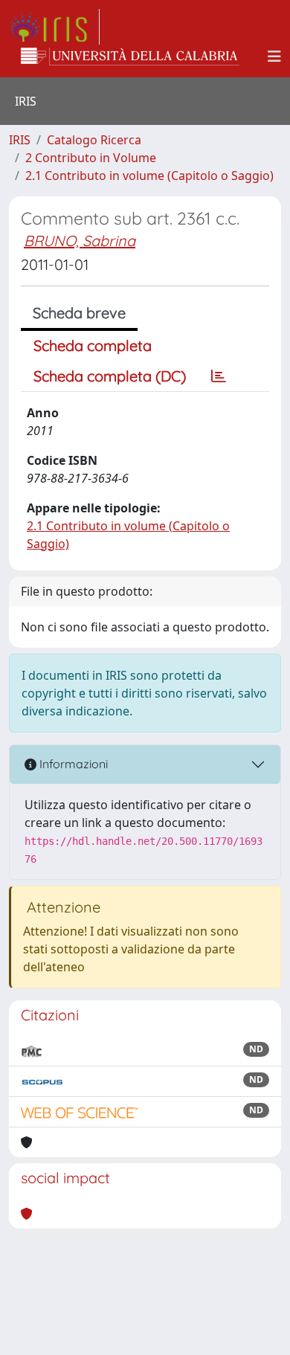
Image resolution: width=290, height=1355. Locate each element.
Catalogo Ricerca (94, 140)
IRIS (19, 140)
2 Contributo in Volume (90, 157)
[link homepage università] (130, 56)
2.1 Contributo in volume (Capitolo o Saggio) (149, 175)
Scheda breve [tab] (79, 312)
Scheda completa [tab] (92, 345)
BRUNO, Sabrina (79, 240)
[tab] (219, 376)
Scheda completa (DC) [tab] (109, 376)
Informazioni (72, 763)
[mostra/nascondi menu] (274, 56)
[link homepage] (54, 27)
